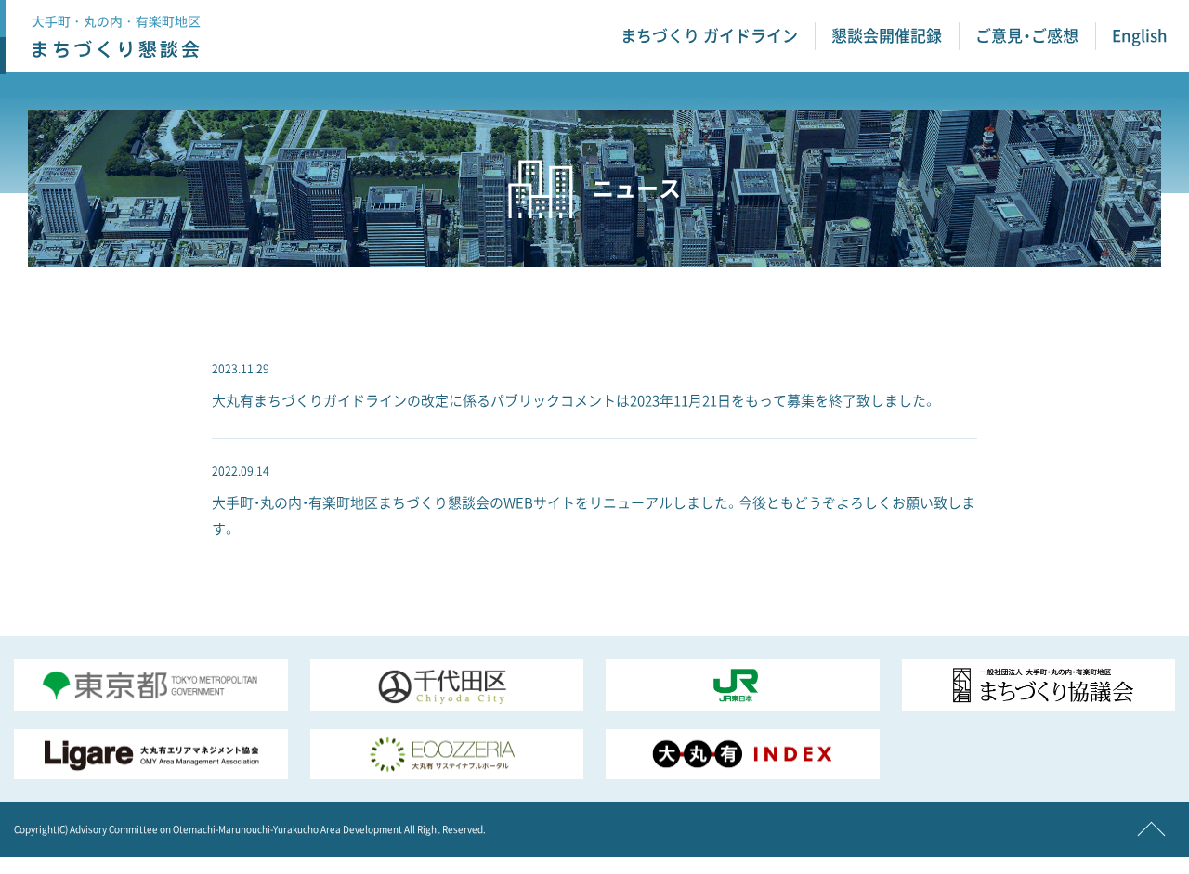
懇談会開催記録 (886, 36)
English (1140, 36)
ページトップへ (1152, 836)
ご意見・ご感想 (1026, 36)
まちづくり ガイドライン (709, 36)
